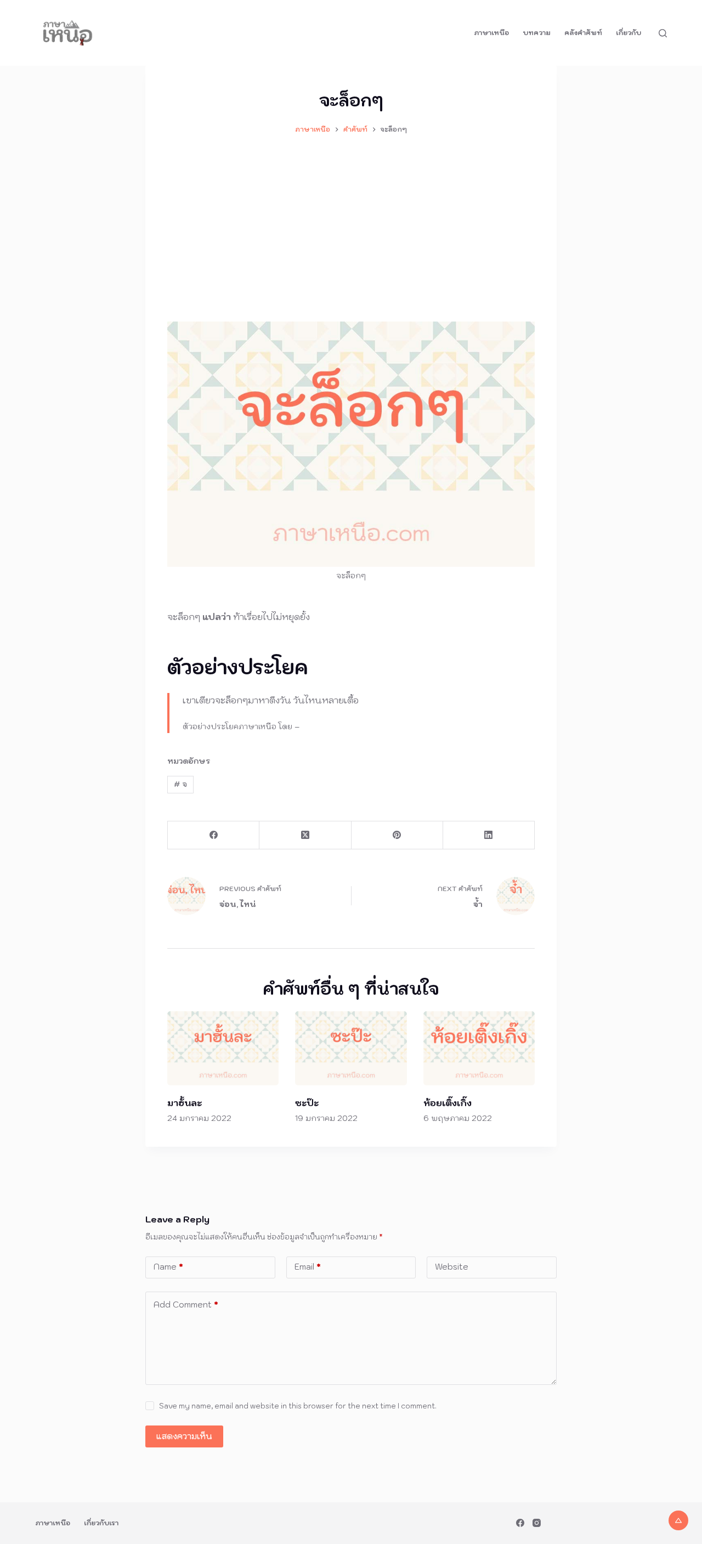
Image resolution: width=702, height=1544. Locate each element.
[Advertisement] (351, 223)
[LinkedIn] (489, 835)
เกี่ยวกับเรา (101, 1523)
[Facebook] (213, 835)
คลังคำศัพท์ (583, 33)
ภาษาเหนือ (491, 33)
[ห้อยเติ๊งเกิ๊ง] (479, 1048)
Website (451, 1266)
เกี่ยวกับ (628, 33)
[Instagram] (537, 1523)
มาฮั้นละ (184, 1102)
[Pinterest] (397, 835)
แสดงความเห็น (184, 1436)
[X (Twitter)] (305, 835)
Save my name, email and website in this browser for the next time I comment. (298, 1406)
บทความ (537, 33)
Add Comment (186, 1304)
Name (168, 1266)
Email (308, 1266)
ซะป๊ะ (307, 1102)
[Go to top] (678, 1520)
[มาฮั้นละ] (223, 1048)
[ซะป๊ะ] (350, 1048)
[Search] (663, 33)
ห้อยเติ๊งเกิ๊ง (447, 1102)
